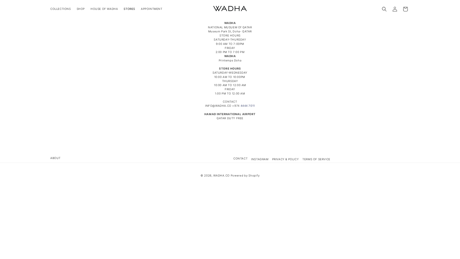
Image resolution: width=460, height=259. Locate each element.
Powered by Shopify (245, 175)
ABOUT (55, 158)
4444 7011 (248, 105)
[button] (384, 9)
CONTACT (240, 158)
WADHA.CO (221, 175)
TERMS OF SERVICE (316, 159)
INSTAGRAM (259, 159)
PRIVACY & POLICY (285, 159)
